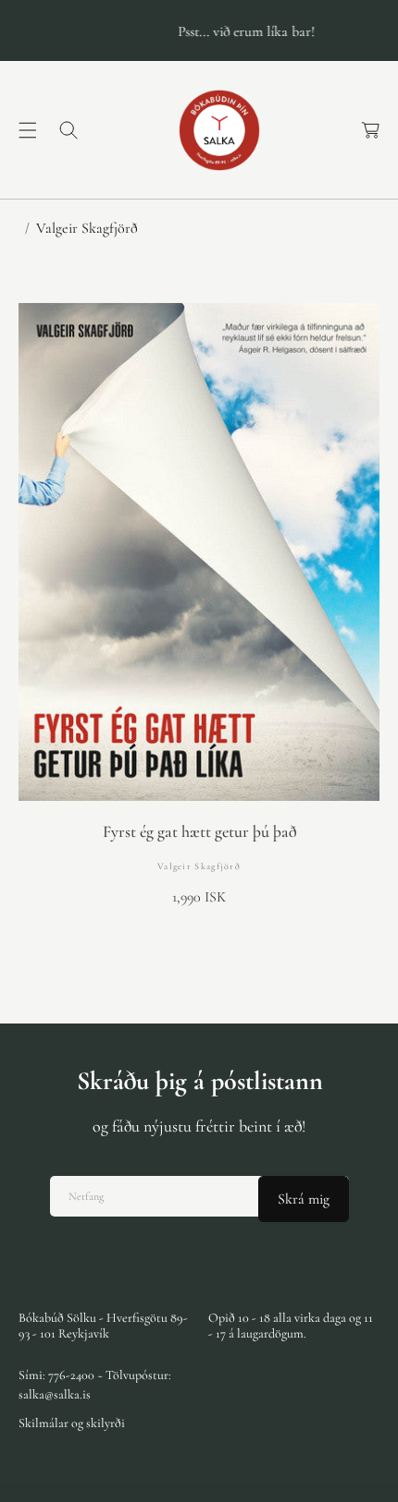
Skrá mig (304, 1199)
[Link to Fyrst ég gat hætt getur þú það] (199, 551)
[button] (27, 130)
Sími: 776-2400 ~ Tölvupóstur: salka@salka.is (95, 1384)
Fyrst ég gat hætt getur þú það (199, 832)
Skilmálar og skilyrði (72, 1423)
